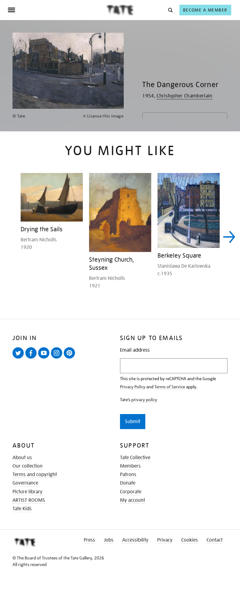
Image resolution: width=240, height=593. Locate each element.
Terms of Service (169, 387)
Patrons (128, 474)
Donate (127, 483)
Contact (214, 540)
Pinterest (70, 358)
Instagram (57, 358)
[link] (44, 116)
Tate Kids (22, 509)
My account (132, 500)
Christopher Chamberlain (184, 96)
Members (130, 466)
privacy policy (144, 399)
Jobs (108, 540)
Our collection (27, 466)
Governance (25, 483)
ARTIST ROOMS (28, 500)
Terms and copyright (34, 474)
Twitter (19, 358)
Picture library (27, 492)
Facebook (32, 358)
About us (22, 457)
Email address (135, 350)
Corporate (130, 492)
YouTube (45, 358)
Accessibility (135, 540)
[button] (170, 10)
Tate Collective (135, 457)
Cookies (189, 540)
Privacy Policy (132, 387)
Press (89, 540)
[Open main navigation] (57, 10)
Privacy (164, 540)
